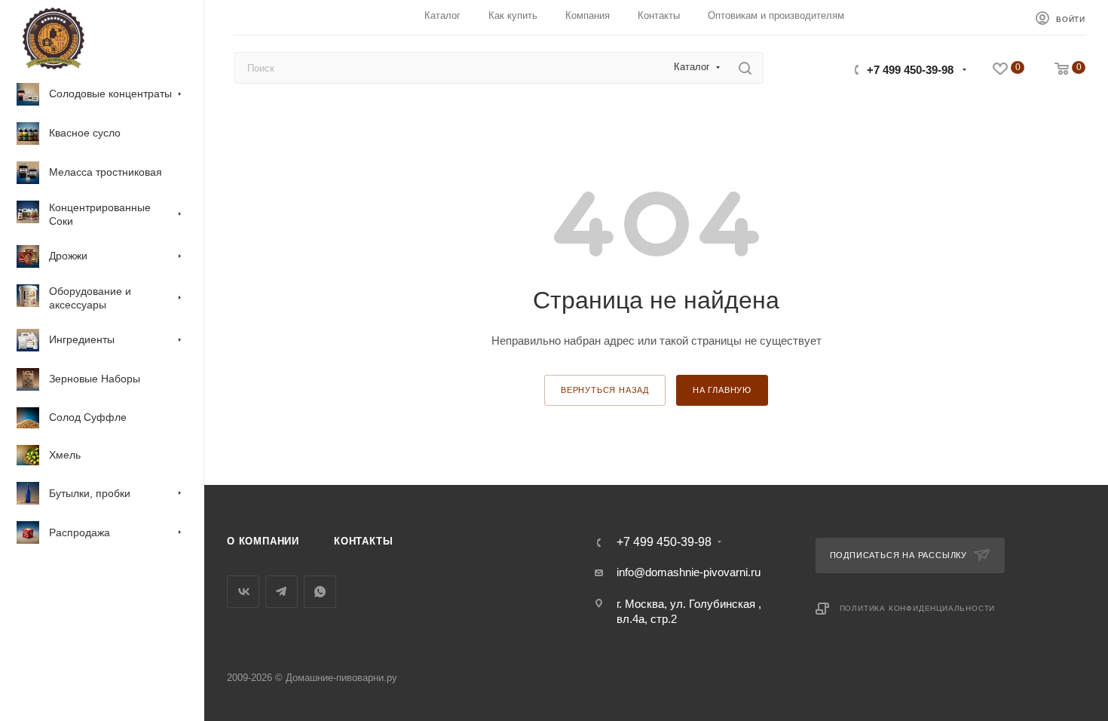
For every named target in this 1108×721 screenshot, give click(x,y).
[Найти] (745, 68)
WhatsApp (320, 591)
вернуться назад (605, 389)
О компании (263, 541)
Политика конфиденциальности (918, 608)
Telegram (281, 591)
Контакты (363, 541)
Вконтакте (243, 591)
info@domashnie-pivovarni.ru (689, 572)
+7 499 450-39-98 (910, 69)
